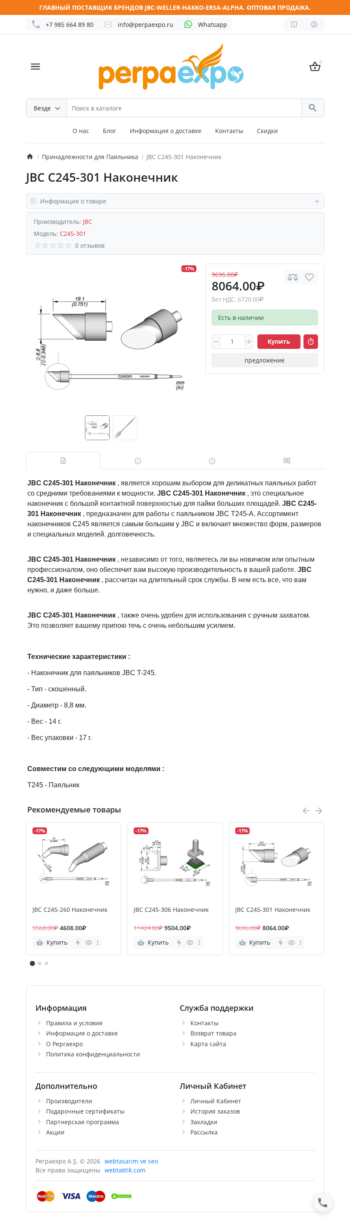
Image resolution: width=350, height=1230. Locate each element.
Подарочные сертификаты (85, 1111)
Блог (109, 131)
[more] (97, 942)
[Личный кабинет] (314, 24)
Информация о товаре (73, 201)
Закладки (203, 1122)
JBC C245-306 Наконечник (171, 910)
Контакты (229, 131)
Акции (55, 1132)
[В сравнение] (292, 277)
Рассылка (204, 1132)
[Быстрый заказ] (310, 341)
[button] (39, 963)
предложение (265, 360)
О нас (81, 131)
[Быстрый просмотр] (88, 942)
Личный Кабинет (215, 1101)
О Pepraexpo (64, 1044)
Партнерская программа (82, 1122)
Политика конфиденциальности (93, 1054)
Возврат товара (213, 1033)
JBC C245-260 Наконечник (70, 910)
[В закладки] (309, 277)
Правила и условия (74, 1023)
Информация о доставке (165, 131)
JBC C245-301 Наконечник (272, 910)
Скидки (267, 131)
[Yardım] (294, 24)
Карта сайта (208, 1044)
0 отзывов (90, 245)
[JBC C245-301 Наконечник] (111, 339)
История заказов (215, 1111)
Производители (69, 1101)
